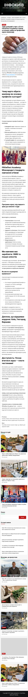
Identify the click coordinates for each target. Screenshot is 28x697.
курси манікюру (11, 74)
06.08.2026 (5, 507)
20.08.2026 (5, 457)
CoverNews (22, 693)
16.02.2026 (5, 34)
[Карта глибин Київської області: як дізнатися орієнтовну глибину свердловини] (14, 443)
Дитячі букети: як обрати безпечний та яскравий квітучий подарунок (14, 534)
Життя (4, 601)
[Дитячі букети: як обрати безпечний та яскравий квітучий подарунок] (14, 594)
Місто (4, 653)
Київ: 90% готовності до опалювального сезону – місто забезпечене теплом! (14, 528)
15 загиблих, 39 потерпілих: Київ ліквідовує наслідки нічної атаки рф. (12, 546)
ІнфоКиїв (14, 5)
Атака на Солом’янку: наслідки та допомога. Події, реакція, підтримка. (13, 540)
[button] (2, 13)
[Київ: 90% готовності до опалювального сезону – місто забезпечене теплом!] (14, 568)
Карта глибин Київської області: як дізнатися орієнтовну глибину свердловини (13, 552)
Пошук (3, 512)
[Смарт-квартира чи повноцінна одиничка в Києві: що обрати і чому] (14, 468)
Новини (4, 575)
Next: (13, 425)
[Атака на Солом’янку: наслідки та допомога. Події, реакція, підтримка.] (14, 620)
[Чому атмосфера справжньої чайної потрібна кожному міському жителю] (14, 494)
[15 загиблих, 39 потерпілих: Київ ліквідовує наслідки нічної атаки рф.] (14, 646)
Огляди (4, 24)
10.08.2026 (5, 482)
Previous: (13, 418)
